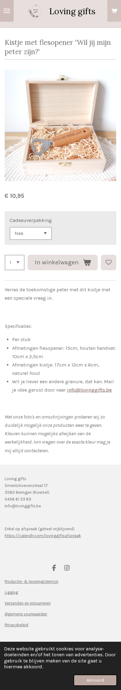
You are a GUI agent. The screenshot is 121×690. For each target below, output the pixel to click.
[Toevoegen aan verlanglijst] (108, 262)
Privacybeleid (16, 625)
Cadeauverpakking (31, 220)
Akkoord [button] (95, 680)
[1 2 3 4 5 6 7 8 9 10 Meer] (15, 262)
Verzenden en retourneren (28, 603)
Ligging (11, 592)
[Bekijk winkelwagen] (114, 11)
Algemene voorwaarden (26, 614)
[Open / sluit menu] (7, 11)
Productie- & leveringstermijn (31, 581)
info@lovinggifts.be (89, 390)
